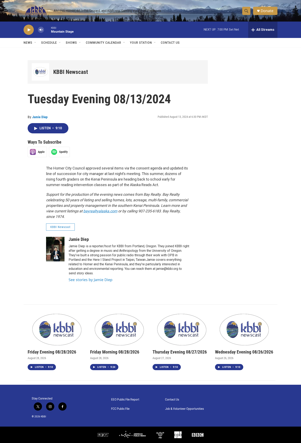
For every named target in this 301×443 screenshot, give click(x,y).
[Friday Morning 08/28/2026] (119, 329)
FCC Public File (120, 408)
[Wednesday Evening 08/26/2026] (244, 329)
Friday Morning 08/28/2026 (114, 352)
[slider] (47, 29)
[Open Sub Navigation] (35, 42)
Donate (267, 11)
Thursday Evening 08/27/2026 (180, 352)
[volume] (40, 29)
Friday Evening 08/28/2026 (52, 352)
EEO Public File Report (125, 399)
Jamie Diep (40, 117)
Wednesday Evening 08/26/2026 (244, 352)
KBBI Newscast (70, 72)
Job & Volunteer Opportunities (184, 408)
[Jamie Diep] (55, 249)
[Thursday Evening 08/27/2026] (182, 329)
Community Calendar (103, 42)
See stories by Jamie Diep (90, 279)
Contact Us (170, 42)
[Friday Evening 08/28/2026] (57, 329)
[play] (28, 29)
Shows (71, 42)
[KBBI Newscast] (40, 72)
